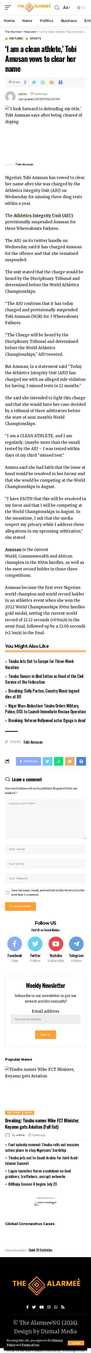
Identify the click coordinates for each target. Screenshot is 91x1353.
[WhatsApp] (55, 1307)
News (28, 1112)
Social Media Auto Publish (24, 1350)
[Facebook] (14, 950)
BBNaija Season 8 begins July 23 (32, 1184)
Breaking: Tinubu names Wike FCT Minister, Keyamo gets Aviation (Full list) (42, 1123)
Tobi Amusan (33, 742)
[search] (56, 8)
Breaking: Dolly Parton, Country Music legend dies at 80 (42, 694)
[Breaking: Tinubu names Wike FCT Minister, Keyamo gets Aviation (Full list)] (45, 1090)
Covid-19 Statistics (40, 1249)
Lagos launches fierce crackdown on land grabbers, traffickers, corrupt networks (38, 1173)
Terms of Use (30, 1345)
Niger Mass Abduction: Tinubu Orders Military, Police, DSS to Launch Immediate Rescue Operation (45, 709)
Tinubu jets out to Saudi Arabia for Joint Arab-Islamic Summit (42, 1160)
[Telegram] (76, 950)
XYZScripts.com (74, 1350)
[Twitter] (35, 950)
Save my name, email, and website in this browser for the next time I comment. (48, 893)
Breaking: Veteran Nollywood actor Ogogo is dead (46, 720)
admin (22, 94)
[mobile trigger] (9, 7)
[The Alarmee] (33, 7)
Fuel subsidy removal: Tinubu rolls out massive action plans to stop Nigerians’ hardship (42, 1147)
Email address (45, 1011)
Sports (35, 38)
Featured (16, 38)
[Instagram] (49, 1307)
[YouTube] (42, 1307)
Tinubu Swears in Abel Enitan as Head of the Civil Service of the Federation (44, 679)
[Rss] (62, 1307)
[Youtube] (55, 950)
